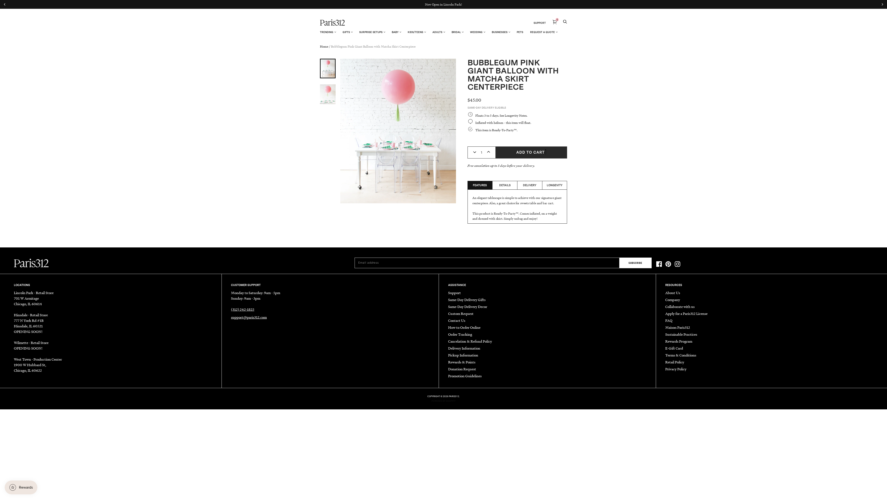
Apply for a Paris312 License (686, 313)
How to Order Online (464, 327)
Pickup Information (463, 355)
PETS (520, 32)
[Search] (565, 23)
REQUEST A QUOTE (542, 32)
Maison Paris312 (677, 327)
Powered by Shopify (443, 401)
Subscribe (635, 263)
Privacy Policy (676, 368)
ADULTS (437, 32)
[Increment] (488, 152)
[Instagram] (677, 264)
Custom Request (461, 313)
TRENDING (326, 32)
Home (324, 46)
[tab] (480, 185)
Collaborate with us (680, 306)
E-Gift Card (674, 348)
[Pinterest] (668, 264)
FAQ (668, 320)
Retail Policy (674, 362)
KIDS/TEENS (415, 32)
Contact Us (456, 320)
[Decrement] (474, 152)
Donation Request (462, 368)
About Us (672, 292)
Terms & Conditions (680, 355)
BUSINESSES (499, 32)
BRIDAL (456, 32)
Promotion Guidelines (465, 375)
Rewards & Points (461, 362)
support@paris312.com (249, 317)
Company (672, 299)
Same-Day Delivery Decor (467, 306)
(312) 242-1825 (242, 309)
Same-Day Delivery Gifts (467, 299)
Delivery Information (464, 348)
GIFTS (346, 32)
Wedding (476, 32)
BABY (395, 32)
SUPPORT (540, 22)
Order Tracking (460, 334)
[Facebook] (659, 264)
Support (454, 292)
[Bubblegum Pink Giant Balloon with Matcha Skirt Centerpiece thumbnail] (328, 68)
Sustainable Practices (681, 334)
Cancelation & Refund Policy (470, 341)
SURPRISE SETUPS (371, 32)
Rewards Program (678, 341)
